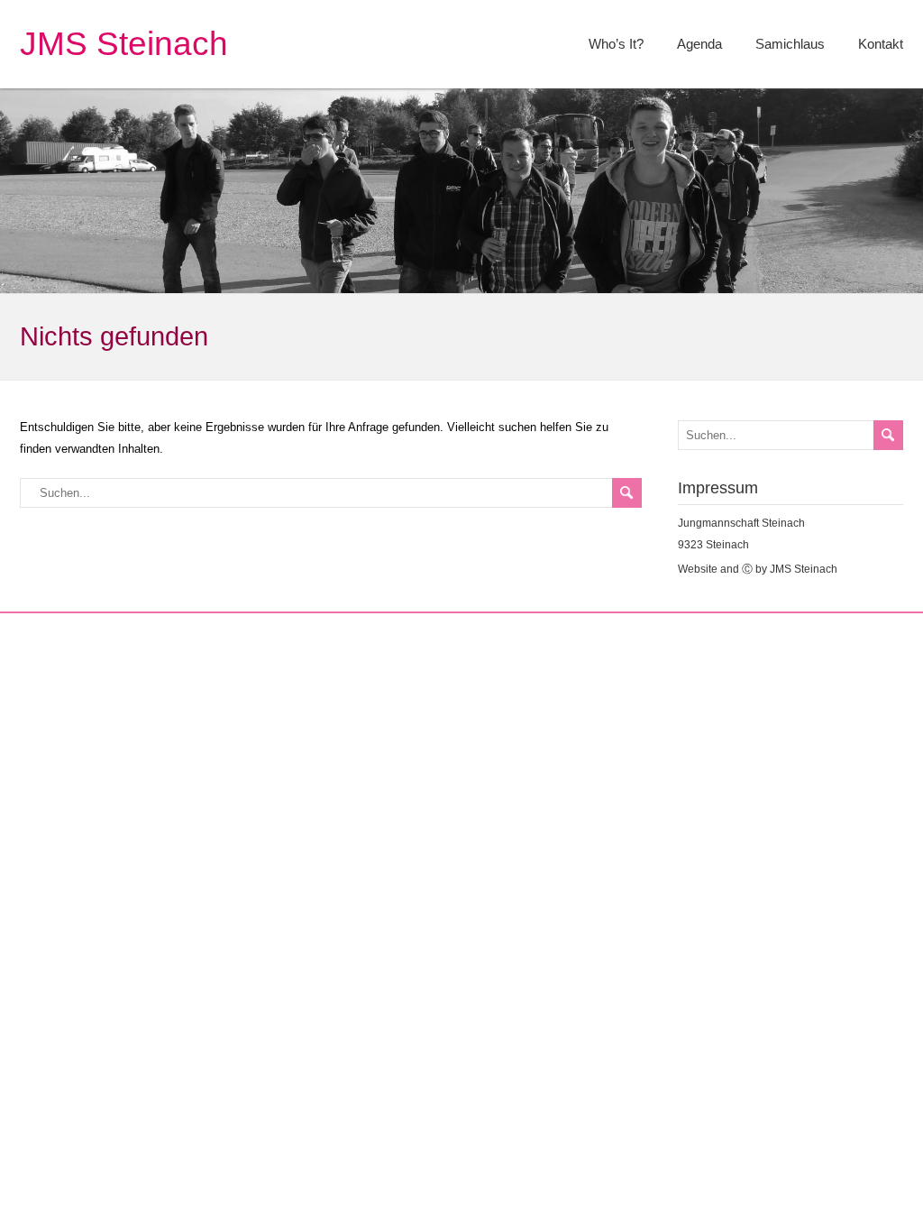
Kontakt (880, 43)
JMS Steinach (124, 43)
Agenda (699, 43)
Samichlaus (790, 43)
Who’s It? (616, 43)
